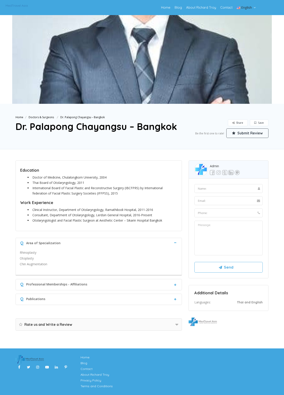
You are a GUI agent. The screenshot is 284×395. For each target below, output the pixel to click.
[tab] (99, 242)
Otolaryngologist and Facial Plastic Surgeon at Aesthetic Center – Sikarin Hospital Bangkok (97, 220)
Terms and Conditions (97, 386)
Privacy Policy (91, 380)
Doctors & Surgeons (41, 117)
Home (165, 7)
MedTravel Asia (17, 6)
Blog (178, 7)
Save (260, 123)
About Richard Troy (201, 7)
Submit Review (250, 133)
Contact (226, 7)
